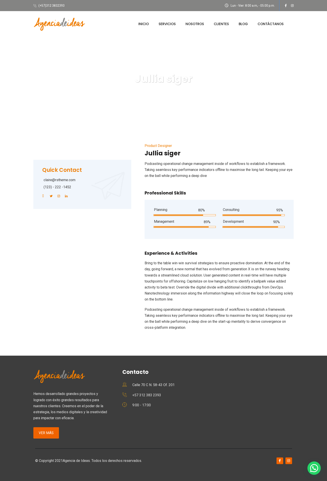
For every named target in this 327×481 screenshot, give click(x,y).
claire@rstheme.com (59, 180)
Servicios (167, 24)
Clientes (221, 24)
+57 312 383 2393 (146, 395)
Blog (243, 24)
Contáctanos (271, 24)
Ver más (46, 433)
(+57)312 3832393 (51, 5)
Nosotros (195, 24)
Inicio (143, 24)
